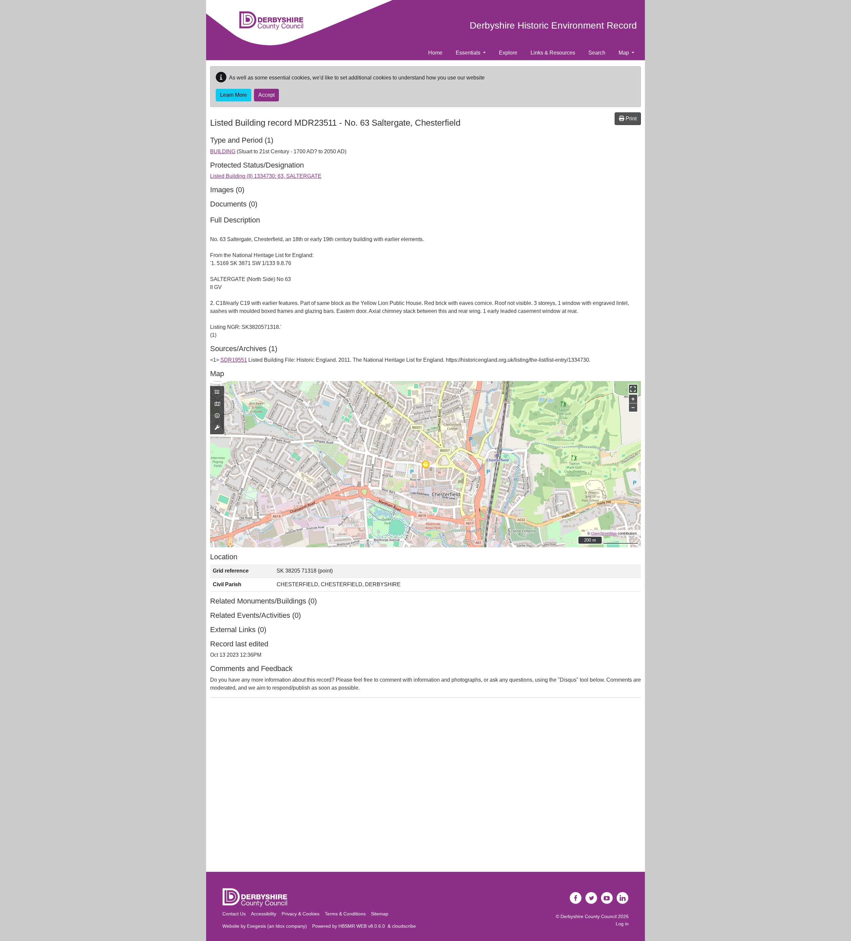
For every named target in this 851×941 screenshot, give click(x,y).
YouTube (607, 898)
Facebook (576, 898)
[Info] (217, 416)
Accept (266, 95)
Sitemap (379, 913)
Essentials (469, 53)
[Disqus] (425, 786)
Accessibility (263, 913)
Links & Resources (553, 53)
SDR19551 (233, 360)
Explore (508, 53)
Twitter (591, 898)
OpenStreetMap (604, 533)
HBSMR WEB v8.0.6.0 (363, 926)
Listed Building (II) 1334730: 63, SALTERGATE (265, 176)
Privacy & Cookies (300, 913)
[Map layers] (217, 392)
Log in (622, 923)
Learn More (233, 95)
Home (435, 53)
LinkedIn (623, 898)
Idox (280, 926)
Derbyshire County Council (588, 916)
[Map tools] (217, 428)
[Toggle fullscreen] (633, 389)
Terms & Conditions (345, 913)
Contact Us (234, 913)
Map (624, 53)
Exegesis (256, 926)
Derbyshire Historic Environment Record (553, 25)
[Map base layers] (217, 404)
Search (596, 53)
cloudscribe (404, 926)
